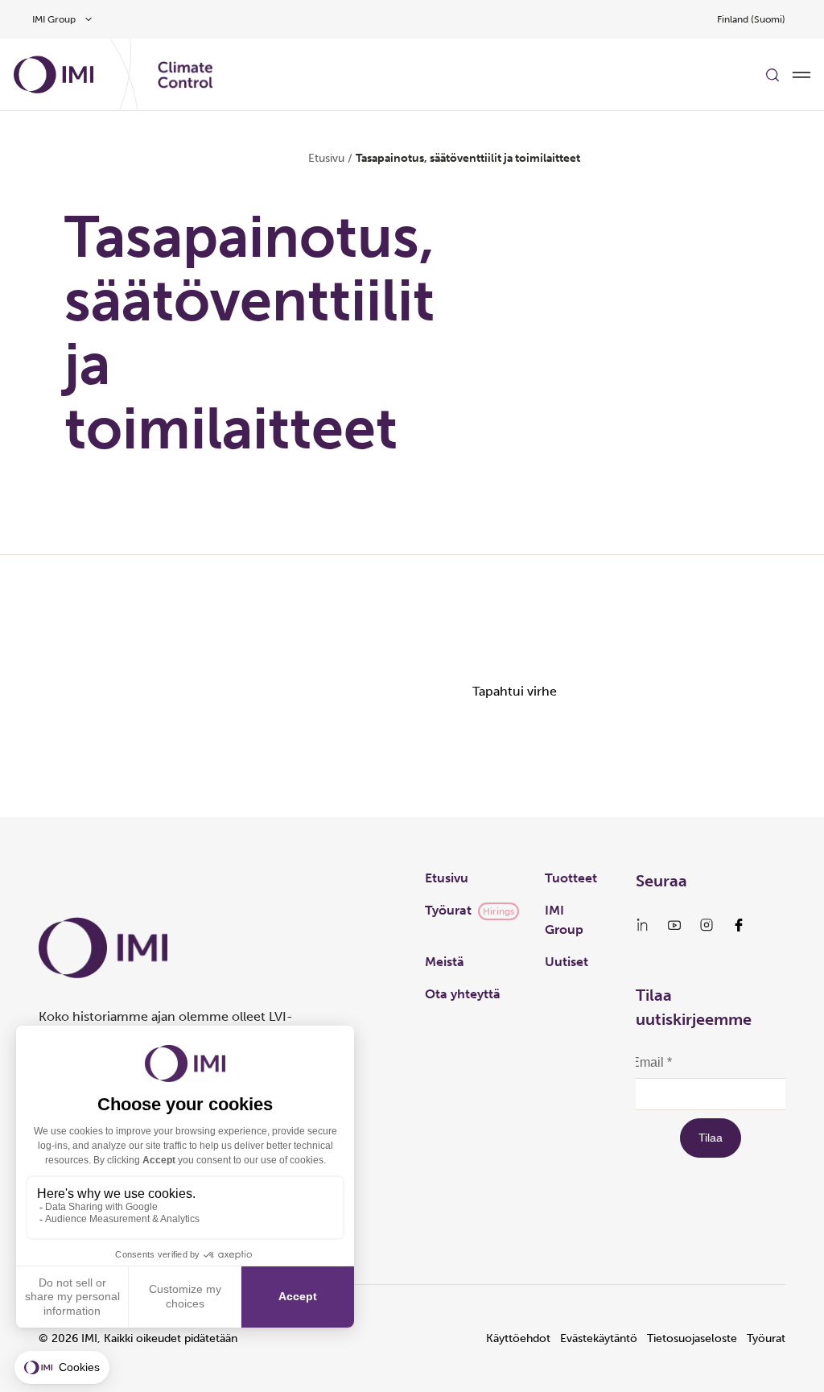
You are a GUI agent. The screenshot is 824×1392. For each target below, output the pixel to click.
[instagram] (706, 925)
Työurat (448, 910)
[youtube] (674, 925)
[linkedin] (642, 925)
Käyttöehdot (518, 1338)
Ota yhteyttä (463, 994)
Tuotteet (571, 878)
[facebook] (738, 925)
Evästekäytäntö (598, 1338)
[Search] (772, 75)
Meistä (444, 961)
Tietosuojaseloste (692, 1338)
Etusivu (326, 158)
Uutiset (566, 961)
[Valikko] (801, 75)
